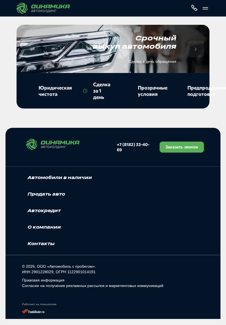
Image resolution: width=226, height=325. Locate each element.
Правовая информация (43, 280)
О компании (44, 226)
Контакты (41, 243)
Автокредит (44, 210)
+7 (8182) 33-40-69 (133, 147)
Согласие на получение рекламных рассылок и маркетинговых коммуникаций (92, 285)
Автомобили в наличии (60, 177)
